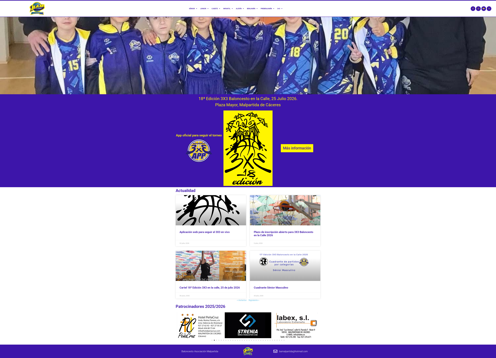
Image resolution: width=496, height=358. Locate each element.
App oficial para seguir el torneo (199, 135)
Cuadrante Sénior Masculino (271, 287)
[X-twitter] (489, 8)
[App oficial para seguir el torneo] (198, 150)
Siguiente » (254, 300)
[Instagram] (478, 8)
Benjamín (251, 9)
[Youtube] (483, 8)
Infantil (226, 9)
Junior (203, 9)
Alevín (239, 9)
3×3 (278, 9)
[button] (179, 325)
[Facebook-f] (473, 8)
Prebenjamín (266, 9)
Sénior (192, 9)
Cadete (215, 9)
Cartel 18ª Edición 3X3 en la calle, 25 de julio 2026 (210, 287)
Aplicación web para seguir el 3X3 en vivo (205, 232)
